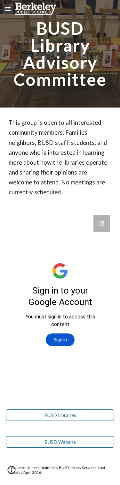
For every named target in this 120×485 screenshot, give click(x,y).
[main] (60, 53)
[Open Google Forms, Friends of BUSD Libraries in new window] (101, 223)
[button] (7, 9)
